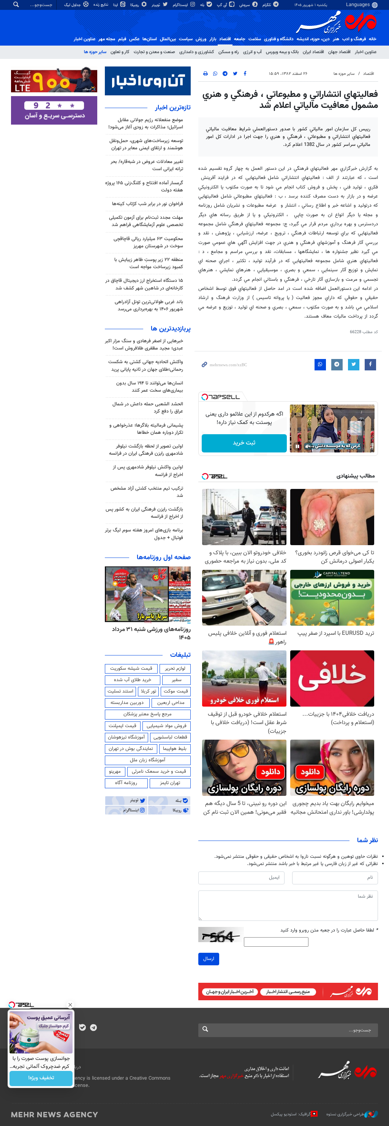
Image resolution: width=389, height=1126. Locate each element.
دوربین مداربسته (127, 703)
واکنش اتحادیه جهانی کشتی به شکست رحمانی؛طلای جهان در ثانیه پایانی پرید (145, 365)
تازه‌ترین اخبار (173, 108)
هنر (336, 39)
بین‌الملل (168, 39)
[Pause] (297, 446)
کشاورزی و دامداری (196, 52)
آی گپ (222, 5)
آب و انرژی (252, 52)
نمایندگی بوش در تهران (131, 749)
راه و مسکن (228, 52)
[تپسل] (205, 397)
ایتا (116, 5)
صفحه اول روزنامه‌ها (164, 558)
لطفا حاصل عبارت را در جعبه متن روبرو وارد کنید (329, 930)
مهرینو (115, 771)
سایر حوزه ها (95, 52)
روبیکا (135, 5)
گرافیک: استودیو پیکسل (291, 1114)
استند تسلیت (120, 691)
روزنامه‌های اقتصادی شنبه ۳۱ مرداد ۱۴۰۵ (149, 634)
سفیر (177, 680)
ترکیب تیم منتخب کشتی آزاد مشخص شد (147, 492)
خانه (372, 39)
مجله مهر (106, 39)
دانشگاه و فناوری (279, 39)
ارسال (208, 959)
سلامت (254, 39)
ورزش (201, 39)
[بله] (82, 1028)
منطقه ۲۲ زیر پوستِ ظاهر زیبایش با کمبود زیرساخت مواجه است (148, 263)
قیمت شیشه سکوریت (131, 668)
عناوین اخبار (365, 52)
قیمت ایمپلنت (122, 726)
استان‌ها (149, 39)
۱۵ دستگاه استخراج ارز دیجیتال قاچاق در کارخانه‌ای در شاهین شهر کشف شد (144, 284)
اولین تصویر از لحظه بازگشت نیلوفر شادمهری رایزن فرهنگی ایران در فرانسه (146, 450)
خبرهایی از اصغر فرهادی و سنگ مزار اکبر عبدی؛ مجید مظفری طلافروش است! (144, 344)
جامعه (239, 39)
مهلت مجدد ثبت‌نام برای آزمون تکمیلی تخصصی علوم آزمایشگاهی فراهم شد (146, 221)
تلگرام (267, 5)
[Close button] (70, 1005)
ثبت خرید (244, 443)
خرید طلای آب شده (132, 680)
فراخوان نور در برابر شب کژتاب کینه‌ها (147, 204)
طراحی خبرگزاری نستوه (345, 1114)
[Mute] (308, 446)
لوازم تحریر (175, 668)
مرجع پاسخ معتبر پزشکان (147, 714)
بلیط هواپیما (175, 749)
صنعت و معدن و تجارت (154, 52)
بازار (212, 39)
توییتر (156, 5)
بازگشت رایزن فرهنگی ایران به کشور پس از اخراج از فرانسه (144, 513)
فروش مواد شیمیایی (167, 726)
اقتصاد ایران (313, 52)
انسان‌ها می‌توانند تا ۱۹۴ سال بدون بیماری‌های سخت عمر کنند (149, 387)
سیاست (186, 39)
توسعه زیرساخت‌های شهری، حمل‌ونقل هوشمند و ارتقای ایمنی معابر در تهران (146, 144)
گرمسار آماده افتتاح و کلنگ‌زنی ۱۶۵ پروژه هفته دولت (144, 186)
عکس (134, 39)
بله (203, 5)
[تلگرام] (93, 1028)
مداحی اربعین (171, 703)
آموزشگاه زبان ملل (147, 760)
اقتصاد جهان (339, 52)
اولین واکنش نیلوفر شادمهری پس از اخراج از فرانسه (148, 470)
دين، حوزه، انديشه (313, 39)
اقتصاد (225, 39)
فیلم (122, 39)
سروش (245, 5)
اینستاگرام (181, 5)
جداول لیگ (73, 5)
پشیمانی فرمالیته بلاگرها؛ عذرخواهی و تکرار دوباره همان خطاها (146, 429)
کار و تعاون (120, 52)
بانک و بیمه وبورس (282, 52)
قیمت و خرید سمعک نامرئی (159, 771)
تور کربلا (148, 691)
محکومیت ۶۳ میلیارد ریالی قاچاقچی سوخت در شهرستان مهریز (148, 242)
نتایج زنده (101, 5)
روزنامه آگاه (126, 783)
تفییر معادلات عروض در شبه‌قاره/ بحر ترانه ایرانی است (147, 165)
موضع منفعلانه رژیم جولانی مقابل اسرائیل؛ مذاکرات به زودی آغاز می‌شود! (145, 123)
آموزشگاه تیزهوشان (126, 737)
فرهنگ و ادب (354, 39)
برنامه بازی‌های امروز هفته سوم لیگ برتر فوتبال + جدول (144, 534)
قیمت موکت (176, 691)
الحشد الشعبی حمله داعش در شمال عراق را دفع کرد (147, 407)
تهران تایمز (170, 783)
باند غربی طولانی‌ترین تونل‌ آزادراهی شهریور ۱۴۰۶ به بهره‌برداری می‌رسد (149, 305)
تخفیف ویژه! (41, 1078)
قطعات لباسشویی (170, 737)
